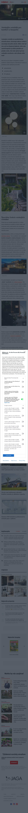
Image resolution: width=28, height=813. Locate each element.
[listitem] (14, 378)
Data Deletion (6, 460)
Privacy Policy (22, 460)
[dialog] (14, 406)
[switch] (22, 381)
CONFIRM (8, 455)
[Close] (25, 352)
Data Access (14, 460)
